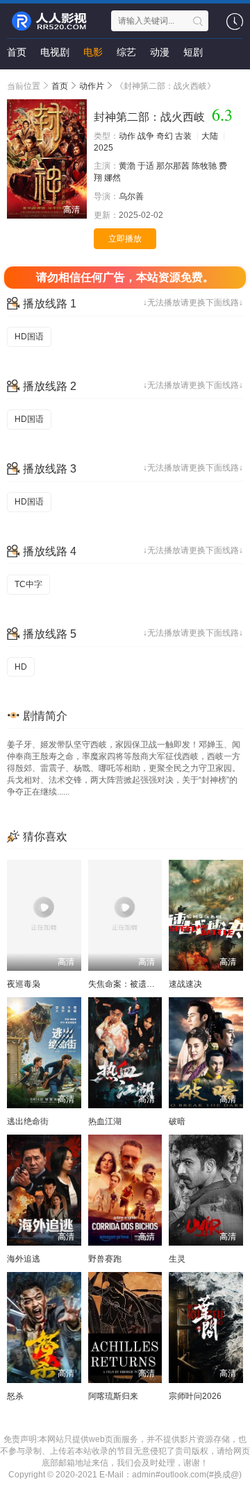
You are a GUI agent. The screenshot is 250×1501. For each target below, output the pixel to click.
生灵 (177, 1259)
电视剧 (54, 52)
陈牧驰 (204, 166)
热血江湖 (105, 1121)
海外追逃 (23, 1259)
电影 (93, 52)
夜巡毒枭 (23, 984)
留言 (16, 79)
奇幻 (164, 136)
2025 (103, 148)
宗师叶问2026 (195, 1396)
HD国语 (29, 336)
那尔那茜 (173, 166)
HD (21, 667)
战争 (146, 136)
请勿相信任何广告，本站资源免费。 (125, 277)
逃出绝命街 (28, 1121)
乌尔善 (131, 196)
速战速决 (185, 984)
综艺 (126, 52)
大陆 (209, 136)
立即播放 (125, 239)
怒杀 (15, 1396)
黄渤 (127, 166)
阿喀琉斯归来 (113, 1396)
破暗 (177, 1121)
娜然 (112, 178)
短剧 (193, 52)
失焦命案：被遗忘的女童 (134, 984)
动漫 (159, 52)
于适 (146, 166)
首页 (16, 52)
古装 (183, 136)
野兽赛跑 (105, 1259)
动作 (127, 136)
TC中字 (28, 584)
